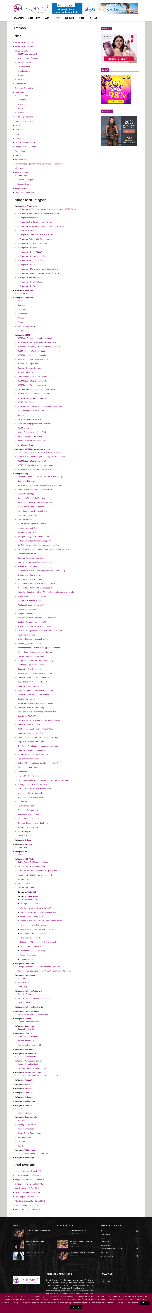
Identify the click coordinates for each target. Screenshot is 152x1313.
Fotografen (22, 100)
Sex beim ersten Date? (27, 532)
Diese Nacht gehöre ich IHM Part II (32, 411)
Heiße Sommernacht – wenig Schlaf (33, 511)
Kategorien (22, 175)
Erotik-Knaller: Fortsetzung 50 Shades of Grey (37, 389)
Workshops (22, 112)
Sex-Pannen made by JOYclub (30, 579)
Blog (26, 474)
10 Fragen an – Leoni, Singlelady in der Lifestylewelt (39, 273)
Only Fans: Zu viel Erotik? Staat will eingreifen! (37, 712)
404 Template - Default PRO (27, 1188)
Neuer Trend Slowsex (27, 635)
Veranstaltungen (22, 172)
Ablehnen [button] (144, 1303)
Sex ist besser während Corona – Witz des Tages (38, 737)
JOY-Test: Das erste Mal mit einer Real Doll (36, 789)
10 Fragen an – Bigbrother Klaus (31, 260)
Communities (23, 95)
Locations (22, 309)
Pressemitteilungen (32, 1072)
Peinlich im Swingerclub (28, 566)
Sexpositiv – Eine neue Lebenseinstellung (35, 690)
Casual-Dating (24, 836)
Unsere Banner (24, 293)
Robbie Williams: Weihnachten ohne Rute (37, 929)
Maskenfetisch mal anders (29, 759)
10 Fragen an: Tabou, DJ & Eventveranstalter (36, 239)
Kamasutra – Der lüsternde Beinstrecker (34, 677)
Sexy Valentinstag (25, 771)
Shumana (28, 1093)
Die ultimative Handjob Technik (31, 507)
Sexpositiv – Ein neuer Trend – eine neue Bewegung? (40, 477)
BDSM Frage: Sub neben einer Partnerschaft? (37, 342)
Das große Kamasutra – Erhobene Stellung (35, 660)
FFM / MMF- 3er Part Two (28, 776)
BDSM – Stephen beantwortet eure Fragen (35, 465)
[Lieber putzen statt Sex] (18, 1256)
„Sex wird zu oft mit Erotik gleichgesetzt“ (35, 588)
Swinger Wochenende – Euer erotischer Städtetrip (39, 966)
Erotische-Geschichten (27, 326)
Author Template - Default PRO (28, 1209)
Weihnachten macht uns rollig (32, 950)
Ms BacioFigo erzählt (26, 806)
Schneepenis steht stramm (31, 916)
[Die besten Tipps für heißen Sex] (18, 1233)
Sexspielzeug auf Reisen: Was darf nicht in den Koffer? (41, 485)
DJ (25, 852)
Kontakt (18, 138)
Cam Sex (28, 844)
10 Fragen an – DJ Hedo (28, 265)
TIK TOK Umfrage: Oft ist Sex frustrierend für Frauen (40, 630)
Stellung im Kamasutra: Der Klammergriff (35, 502)
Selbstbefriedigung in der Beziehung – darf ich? (38, 763)
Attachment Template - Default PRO (30, 1201)
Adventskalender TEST (24, 46)
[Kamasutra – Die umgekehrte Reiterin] (62, 1244)
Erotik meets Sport (25, 883)
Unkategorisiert (31, 1117)
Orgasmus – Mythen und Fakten (31, 742)
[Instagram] (109, 1281)
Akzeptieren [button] (76, 1307)
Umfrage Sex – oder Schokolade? (34, 903)
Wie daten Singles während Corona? (35, 908)
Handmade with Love (24, 121)
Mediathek (31, 892)
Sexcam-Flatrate (24, 1137)
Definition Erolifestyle (24, 88)
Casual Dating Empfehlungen (30, 1133)
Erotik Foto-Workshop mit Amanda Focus (35, 998)
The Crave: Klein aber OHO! (29, 1045)
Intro (17, 134)
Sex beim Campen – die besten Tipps (33, 622)
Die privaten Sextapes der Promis (32, 524)
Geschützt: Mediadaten (27, 1056)
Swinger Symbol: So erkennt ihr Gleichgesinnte (37, 618)
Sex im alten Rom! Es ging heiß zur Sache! (35, 703)
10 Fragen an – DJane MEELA (30, 252)
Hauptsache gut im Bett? (28, 1064)
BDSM (27, 335)
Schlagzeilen (32, 896)
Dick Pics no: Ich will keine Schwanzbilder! (35, 562)
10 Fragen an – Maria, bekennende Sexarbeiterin (38, 269)
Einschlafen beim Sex (29, 899)
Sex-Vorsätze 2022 (26, 519)
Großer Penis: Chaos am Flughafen (32, 596)
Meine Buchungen (25, 180)
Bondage (21, 415)
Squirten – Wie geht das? (28, 827)
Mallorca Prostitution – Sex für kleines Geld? (36, 583)
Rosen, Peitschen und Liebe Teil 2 (32, 432)
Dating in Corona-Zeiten (28, 767)
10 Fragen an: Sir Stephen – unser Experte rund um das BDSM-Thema (47, 209)
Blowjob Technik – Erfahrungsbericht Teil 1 (36, 673)
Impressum (19, 129)
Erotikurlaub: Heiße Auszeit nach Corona (35, 652)
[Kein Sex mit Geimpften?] (18, 1244)
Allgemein (28, 290)
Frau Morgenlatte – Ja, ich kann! (31, 656)
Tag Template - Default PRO (26, 1197)
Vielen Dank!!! (21, 188)
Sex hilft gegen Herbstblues (29, 643)
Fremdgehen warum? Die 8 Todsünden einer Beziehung (41, 571)
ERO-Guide (19, 92)
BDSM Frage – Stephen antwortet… (32, 381)
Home (17, 125)
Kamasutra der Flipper (27, 494)
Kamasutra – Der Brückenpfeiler (31, 733)
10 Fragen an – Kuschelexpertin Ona (33, 277)
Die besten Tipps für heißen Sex (31, 498)
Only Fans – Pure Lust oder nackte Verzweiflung (38, 746)
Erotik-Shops (23, 1141)
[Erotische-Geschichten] (62, 1233)
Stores (20, 331)
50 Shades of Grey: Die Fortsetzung (33, 359)
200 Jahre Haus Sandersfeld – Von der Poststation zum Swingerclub (46, 592)
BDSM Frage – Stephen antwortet (32, 461)
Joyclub (27, 1018)
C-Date (27, 840)
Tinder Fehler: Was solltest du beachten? (35, 489)
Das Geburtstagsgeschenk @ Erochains (34, 423)
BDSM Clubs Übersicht (27, 54)
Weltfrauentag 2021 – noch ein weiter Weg (35, 729)
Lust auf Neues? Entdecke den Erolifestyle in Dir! (38, 1075)
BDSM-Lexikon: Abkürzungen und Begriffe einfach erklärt (42, 456)
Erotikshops (29, 975)
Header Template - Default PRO (28, 1171)
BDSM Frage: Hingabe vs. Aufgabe (32, 355)
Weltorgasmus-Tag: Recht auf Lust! (32, 784)
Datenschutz (20, 84)
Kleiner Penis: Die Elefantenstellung (33, 862)
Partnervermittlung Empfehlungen (32, 1068)
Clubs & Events (21, 51)
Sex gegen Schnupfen (27, 613)
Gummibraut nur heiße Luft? (32, 946)
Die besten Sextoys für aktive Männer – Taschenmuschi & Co (43, 549)
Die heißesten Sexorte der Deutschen (34, 1014)
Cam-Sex (21, 1146)
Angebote (28, 298)
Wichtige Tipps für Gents (28, 1124)
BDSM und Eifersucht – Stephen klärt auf (35, 338)
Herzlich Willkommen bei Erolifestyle (33, 1153)
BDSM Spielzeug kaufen (28, 364)
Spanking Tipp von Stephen (29, 368)
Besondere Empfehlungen (29, 58)
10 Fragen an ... (30, 206)
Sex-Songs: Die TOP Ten (28, 716)
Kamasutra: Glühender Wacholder (32, 750)
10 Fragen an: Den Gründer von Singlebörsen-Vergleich (41, 226)
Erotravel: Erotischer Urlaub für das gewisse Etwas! (39, 720)
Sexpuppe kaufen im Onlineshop (31, 797)
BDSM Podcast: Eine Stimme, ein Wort (34, 394)
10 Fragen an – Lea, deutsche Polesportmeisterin (38, 213)
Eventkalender (24, 67)
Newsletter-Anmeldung (25, 142)
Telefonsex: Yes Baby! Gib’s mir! (31, 665)
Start (14, 24)
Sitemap (18, 155)
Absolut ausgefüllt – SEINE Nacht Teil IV (34, 626)
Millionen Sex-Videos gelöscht (33, 933)
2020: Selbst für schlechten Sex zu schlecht (38, 942)
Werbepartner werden (24, 192)
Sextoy (27, 1084)
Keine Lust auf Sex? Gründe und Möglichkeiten (37, 871)
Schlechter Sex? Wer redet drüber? (32, 682)
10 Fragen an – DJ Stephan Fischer (32, 286)
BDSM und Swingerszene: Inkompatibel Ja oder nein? (40, 406)
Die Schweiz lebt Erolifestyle (30, 601)
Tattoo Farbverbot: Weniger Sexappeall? (34, 541)
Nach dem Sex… (24, 879)
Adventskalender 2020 (24, 42)
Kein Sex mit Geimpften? (28, 515)
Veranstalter (23, 79)
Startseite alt (20, 159)
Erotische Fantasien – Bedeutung (31, 866)
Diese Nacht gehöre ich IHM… (30, 419)
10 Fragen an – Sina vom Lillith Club (32, 243)
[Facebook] (103, 1281)
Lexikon (21, 1108)
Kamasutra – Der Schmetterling (31, 707)
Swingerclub (30, 1101)
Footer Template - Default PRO (28, 1175)
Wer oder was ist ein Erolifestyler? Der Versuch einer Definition (44, 971)
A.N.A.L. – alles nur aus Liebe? (30, 436)
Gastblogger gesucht (24, 117)
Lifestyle (28, 1033)
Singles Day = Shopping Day (29, 814)
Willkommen (29, 1150)
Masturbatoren (24, 1120)
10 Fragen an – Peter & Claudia (30, 282)
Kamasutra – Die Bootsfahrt (29, 724)
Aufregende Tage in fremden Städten (33, 536)
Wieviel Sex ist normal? (27, 609)
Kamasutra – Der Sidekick (28, 686)
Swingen (21, 318)
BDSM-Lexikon (24, 428)
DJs (19, 855)
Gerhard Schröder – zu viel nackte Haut (34, 754)
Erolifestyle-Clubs (25, 62)
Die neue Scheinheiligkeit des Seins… (33, 823)
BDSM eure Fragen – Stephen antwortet (34, 469)
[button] (136, 18)
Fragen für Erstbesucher (28, 1036)
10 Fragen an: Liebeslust (28, 218)
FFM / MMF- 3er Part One (28, 818)
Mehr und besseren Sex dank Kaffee (33, 639)
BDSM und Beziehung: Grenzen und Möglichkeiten (39, 347)
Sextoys (21, 301)
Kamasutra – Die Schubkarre (29, 669)
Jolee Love (22, 847)
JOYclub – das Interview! (28, 230)
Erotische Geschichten (34, 1007)
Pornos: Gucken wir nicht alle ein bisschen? (38, 912)
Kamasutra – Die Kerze (27, 1029)
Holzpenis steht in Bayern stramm (34, 925)
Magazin (21, 104)
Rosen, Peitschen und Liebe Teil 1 (32, 441)
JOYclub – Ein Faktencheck (29, 1022)
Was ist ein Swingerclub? (28, 810)
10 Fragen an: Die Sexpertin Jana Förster (35, 222)
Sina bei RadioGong (26, 888)
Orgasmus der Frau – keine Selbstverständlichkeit (41, 921)
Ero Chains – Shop (25, 445)
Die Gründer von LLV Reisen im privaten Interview (38, 545)
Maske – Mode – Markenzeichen (31, 793)
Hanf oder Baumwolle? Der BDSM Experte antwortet (40, 452)
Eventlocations (24, 71)
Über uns (19, 168)
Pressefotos (20, 151)
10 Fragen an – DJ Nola (27, 248)
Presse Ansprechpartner (25, 147)
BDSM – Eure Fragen (26, 402)
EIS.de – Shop (23, 982)
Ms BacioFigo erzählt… (27, 831)
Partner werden (31, 1053)
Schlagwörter (23, 184)
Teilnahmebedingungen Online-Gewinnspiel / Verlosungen (39, 164)
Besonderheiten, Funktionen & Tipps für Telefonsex (39, 648)
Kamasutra (29, 1026)
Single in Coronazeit (26, 699)
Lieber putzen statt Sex (27, 528)
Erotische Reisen (31, 1011)
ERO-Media (29, 859)
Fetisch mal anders (28, 955)
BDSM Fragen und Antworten (37, 449)
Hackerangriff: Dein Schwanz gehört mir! (35, 875)
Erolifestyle (29, 963)
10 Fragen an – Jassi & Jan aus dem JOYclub (36, 235)
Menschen (28, 1049)
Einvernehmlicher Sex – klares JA (32, 398)
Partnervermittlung (26, 1041)
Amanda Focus (24, 1003)
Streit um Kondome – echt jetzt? (31, 558)
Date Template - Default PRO (27, 1205)
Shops (20, 108)
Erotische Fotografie (33, 991)
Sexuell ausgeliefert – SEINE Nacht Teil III (35, 376)
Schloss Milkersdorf (26, 1129)
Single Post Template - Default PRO (30, 1179)
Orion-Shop (22, 987)
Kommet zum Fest (27, 959)
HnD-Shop (22, 978)
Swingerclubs (23, 75)
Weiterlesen (76, 1310)
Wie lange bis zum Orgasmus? (30, 605)
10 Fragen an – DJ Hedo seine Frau (32, 256)
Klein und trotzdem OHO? (30, 938)
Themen (28, 1105)
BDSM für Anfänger (26, 372)
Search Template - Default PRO (28, 1192)
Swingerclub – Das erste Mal (30, 575)
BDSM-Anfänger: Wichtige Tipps (31, 351)
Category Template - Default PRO (29, 1184)
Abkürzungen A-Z (25, 1113)
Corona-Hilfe (23, 801)
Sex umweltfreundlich (27, 554)
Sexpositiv (22, 305)
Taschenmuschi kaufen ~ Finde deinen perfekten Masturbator (44, 780)
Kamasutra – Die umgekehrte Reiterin (33, 695)
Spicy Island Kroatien (26, 481)
